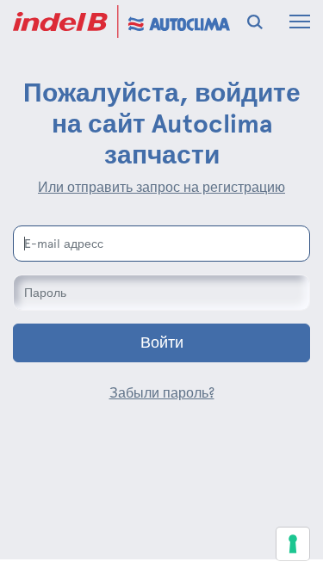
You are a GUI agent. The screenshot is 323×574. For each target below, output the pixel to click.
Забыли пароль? (161, 393)
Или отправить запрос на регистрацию (161, 187)
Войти (161, 342)
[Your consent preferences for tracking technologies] (292, 544)
